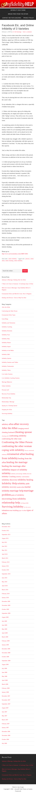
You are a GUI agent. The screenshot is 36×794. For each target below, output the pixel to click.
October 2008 (5, 656)
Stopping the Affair (7, 409)
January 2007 (5, 727)
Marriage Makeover (7, 382)
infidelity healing (25, 479)
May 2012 (4, 550)
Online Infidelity (12, 258)
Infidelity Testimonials (8, 366)
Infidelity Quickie (6, 358)
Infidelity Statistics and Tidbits (10, 362)
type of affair (22, 510)
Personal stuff (5, 390)
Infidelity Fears (6, 334)
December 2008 (6, 648)
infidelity (6, 473)
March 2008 (5, 684)
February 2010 (6, 593)
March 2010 (5, 589)
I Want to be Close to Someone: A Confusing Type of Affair (17, 284)
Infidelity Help (6, 338)
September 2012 (6, 534)
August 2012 (5, 538)
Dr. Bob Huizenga (17, 32)
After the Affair (6, 307)
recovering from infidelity (14, 498)
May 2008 (4, 676)
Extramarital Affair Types (8, 315)
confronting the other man (11, 439)
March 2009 (5, 637)
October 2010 (5, 570)
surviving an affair (24, 503)
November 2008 (6, 652)
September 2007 (6, 704)
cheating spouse (23, 432)
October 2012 (5, 530)
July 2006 (4, 743)
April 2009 (5, 633)
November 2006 (6, 735)
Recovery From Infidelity (8, 394)
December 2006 (6, 731)
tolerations (5, 510)
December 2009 (6, 601)
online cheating (9, 260)
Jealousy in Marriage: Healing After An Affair (14, 280)
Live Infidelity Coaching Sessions (10, 378)
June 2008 (4, 672)
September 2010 (6, 574)
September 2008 (6, 660)
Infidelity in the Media (8, 350)
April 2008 (5, 680)
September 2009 (6, 613)
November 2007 (6, 700)
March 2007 (5, 719)
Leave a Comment (27, 32)
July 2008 (4, 668)
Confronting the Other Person (9, 311)
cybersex (27, 258)
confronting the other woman (17, 446)
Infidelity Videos (6, 370)
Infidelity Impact (6, 346)
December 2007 (6, 696)
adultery (5, 424)
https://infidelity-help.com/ (12, 6)
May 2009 (4, 629)
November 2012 (6, 526)
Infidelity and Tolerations (8, 323)
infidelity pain (23, 483)
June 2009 (4, 625)
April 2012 (5, 554)
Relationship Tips (6, 398)
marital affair (20, 487)
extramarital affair (16, 454)
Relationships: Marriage (8, 401)
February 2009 (6, 641)
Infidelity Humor (6, 342)
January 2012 (5, 566)
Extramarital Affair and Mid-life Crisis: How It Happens (16, 293)
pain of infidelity (17, 495)
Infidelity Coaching (7, 327)
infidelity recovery (9, 487)
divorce (26, 450)
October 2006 (5, 739)
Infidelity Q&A (6, 354)
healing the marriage (17, 462)
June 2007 (4, 712)
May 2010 (4, 581)
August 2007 (5, 708)
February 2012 (6, 562)
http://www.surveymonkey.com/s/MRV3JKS (15, 254)
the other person (27, 507)
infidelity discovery (9, 480)
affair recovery (21, 424)
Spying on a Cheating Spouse (9, 405)
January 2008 (5, 692)
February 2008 (6, 688)
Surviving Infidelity (7, 413)
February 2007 (6, 723)
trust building (14, 510)
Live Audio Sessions (7, 374)
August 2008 (5, 664)
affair (11, 424)
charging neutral (23, 428)
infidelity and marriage (16, 473)
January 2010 (5, 597)
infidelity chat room (27, 473)
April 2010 (5, 585)
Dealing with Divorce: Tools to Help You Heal (14, 297)
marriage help (16, 490)
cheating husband (8, 432)
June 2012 (4, 546)
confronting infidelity (17, 436)
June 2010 (4, 578)
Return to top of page (18, 787)
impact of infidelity (19, 470)
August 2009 (5, 617)
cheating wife (5, 436)
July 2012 (4, 542)
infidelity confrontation (22, 476)
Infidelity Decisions (7, 330)
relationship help (11, 502)
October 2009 (5, 609)
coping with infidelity (13, 450)
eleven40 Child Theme (20, 789)
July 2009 (4, 621)
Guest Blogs (5, 319)
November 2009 (6, 605)
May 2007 (4, 716)
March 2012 (5, 558)
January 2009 (5, 645)
